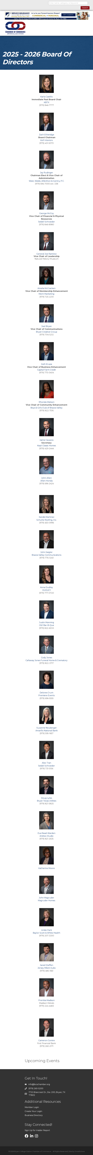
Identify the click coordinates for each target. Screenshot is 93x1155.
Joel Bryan (46, 326)
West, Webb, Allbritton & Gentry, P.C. (46, 181)
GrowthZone (80, 1151)
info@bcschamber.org (39, 1084)
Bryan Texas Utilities (46, 801)
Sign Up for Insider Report (37, 1130)
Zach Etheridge (46, 135)
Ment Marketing (46, 294)
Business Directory (34, 1115)
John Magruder (46, 898)
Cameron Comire (46, 1040)
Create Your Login (33, 1111)
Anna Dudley (46, 587)
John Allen (46, 478)
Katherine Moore (46, 868)
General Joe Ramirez (46, 254)
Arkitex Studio (46, 836)
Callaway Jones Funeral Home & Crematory (46, 660)
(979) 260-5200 (35, 1088)
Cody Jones (46, 657)
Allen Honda (46, 481)
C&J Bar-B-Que (46, 625)
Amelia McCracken (46, 288)
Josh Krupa (46, 364)
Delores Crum (46, 692)
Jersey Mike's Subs (46, 968)
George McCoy (46, 213)
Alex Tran (46, 763)
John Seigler (46, 552)
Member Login (32, 1107)
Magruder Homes (46, 900)
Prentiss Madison (46, 1000)
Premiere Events (46, 695)
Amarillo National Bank (46, 730)
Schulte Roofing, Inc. (46, 520)
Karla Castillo (46, 97)
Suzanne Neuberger (46, 728)
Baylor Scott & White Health (46, 933)
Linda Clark (46, 930)
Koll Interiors (46, 140)
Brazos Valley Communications (46, 555)
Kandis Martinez (46, 517)
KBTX (46, 102)
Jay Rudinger (46, 172)
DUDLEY (46, 590)
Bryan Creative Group (46, 332)
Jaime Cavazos (46, 440)
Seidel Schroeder (46, 222)
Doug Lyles (46, 798)
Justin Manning (46, 622)
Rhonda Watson (46, 402)
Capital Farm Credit (46, 370)
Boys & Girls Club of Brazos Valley (46, 408)
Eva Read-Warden (46, 833)
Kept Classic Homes (46, 445)
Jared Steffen (46, 965)
